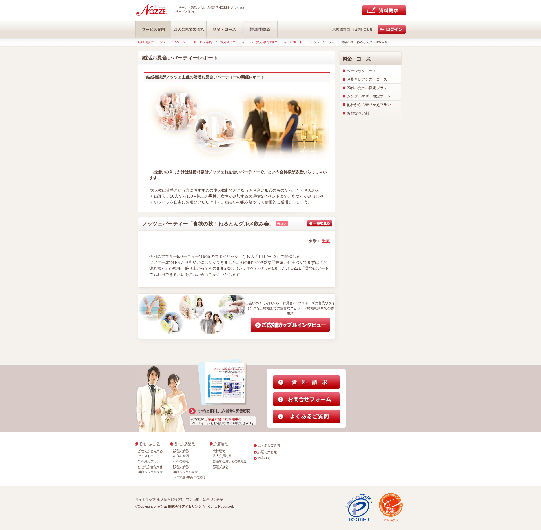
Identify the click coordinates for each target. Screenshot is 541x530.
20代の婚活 (181, 450)
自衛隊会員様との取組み (230, 461)
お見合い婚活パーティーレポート (279, 42)
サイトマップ (145, 500)
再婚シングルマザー (152, 472)
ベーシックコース (150, 450)
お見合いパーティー (234, 42)
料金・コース (149, 443)
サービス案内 (203, 42)
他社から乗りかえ (150, 466)
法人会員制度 (222, 456)
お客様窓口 (266, 458)
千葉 (326, 240)
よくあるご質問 (269, 445)
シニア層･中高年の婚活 (189, 477)
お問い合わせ (267, 451)
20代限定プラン (149, 461)
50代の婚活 (181, 466)
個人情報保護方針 (170, 500)
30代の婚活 (181, 456)
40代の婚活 (181, 461)
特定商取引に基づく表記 (204, 500)
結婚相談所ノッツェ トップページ (161, 42)
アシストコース (149, 456)
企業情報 (221, 443)
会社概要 (219, 450)
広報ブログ (220, 466)
